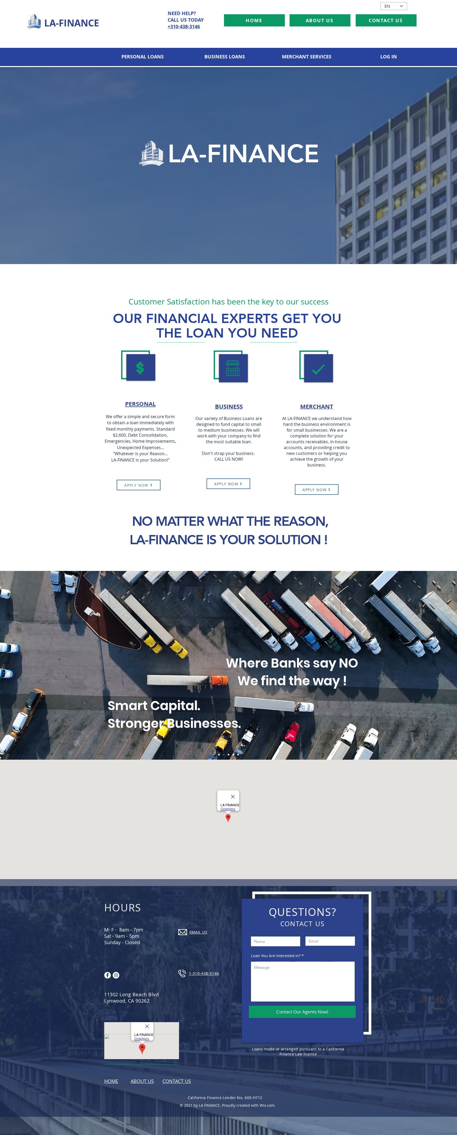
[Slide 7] (219, 754)
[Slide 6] (224, 754)
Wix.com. (268, 1105)
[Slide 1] (228, 754)
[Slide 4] (233, 754)
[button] (142, 56)
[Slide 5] (238, 754)
